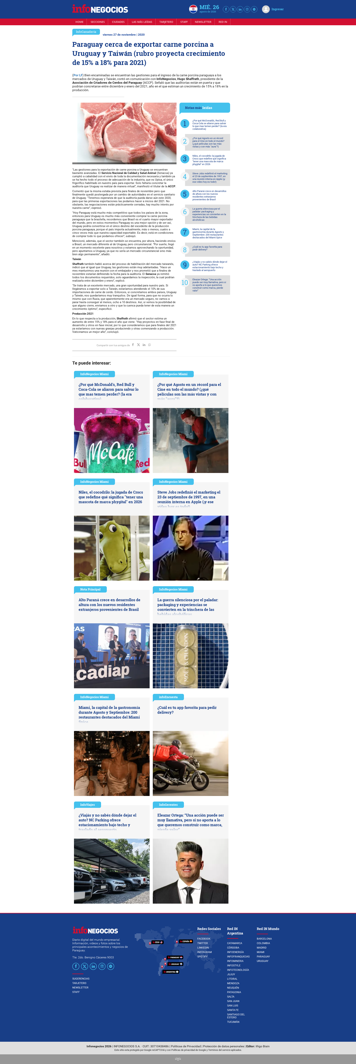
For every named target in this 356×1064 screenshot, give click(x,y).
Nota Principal (90, 589)
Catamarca (234, 943)
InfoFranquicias (238, 956)
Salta (230, 996)
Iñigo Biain (263, 1046)
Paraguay (263, 956)
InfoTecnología (238, 969)
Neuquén (233, 987)
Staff (184, 22)
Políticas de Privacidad (186, 1046)
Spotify (202, 956)
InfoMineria (235, 960)
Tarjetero (166, 22)
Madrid (261, 947)
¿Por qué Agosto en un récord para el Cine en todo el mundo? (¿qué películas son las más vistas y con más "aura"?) (208, 142)
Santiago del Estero (236, 1016)
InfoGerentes (168, 805)
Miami (260, 952)
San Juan (233, 1001)
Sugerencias (80, 978)
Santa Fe (233, 1009)
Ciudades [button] (118, 22)
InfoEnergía (235, 952)
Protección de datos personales (223, 1046)
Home (79, 22)
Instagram (204, 952)
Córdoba (233, 947)
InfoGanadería (86, 32)
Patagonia (234, 992)
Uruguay (262, 960)
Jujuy (231, 974)
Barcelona (264, 938)
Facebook (203, 938)
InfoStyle (233, 965)
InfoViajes (87, 805)
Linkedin (203, 947)
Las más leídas (142, 22)
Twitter (202, 943)
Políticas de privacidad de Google (188, 1050)
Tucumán (233, 1021)
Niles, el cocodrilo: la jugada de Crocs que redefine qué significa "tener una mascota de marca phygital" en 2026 (209, 160)
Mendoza (233, 983)
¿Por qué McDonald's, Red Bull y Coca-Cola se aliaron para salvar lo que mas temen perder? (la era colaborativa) (209, 124)
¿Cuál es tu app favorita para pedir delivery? (207, 248)
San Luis (232, 1005)
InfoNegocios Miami (94, 374)
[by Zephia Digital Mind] (178, 1059)
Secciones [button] (98, 22)
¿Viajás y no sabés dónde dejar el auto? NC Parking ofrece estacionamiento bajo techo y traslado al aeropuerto (209, 266)
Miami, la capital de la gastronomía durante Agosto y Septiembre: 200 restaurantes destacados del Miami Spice (208, 233)
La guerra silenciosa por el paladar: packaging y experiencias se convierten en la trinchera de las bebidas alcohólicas (209, 214)
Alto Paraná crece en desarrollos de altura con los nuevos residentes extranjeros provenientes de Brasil (209, 195)
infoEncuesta (168, 697)
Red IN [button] (223, 22)
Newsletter (203, 22)
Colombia (263, 943)
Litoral (232, 978)
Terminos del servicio (219, 1050)
